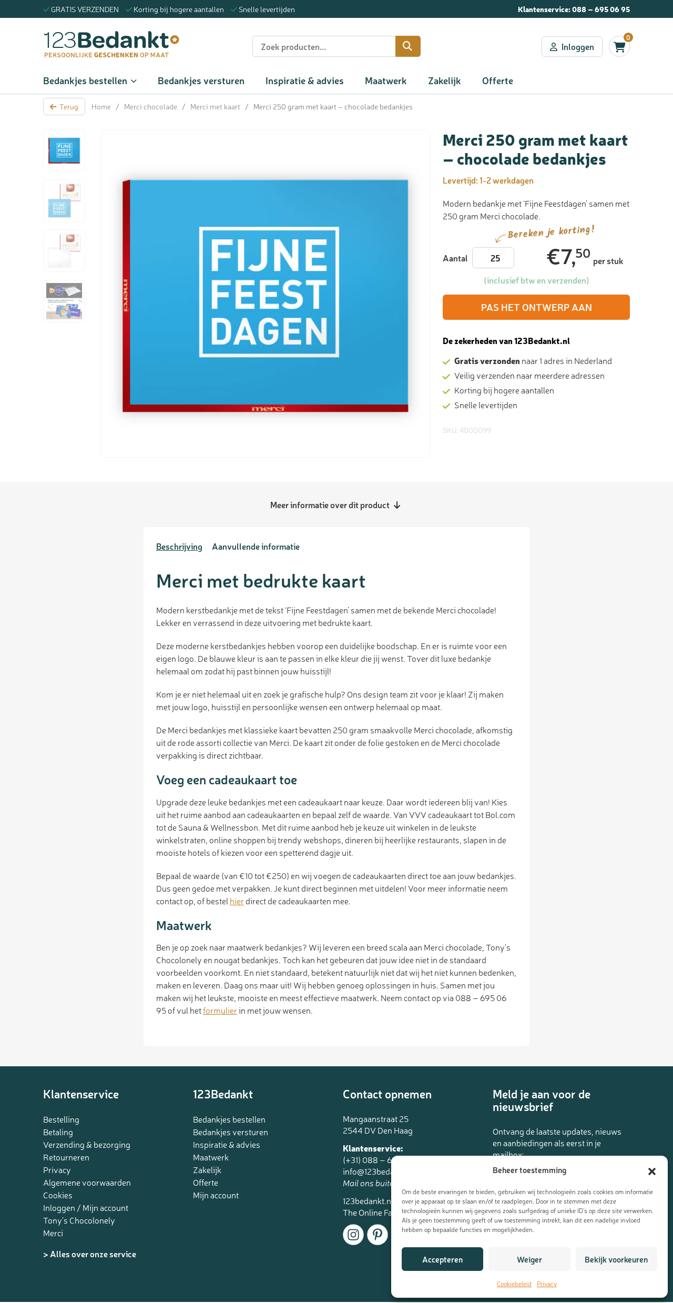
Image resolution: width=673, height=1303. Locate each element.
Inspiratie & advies (305, 80)
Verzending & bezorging (86, 1144)
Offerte (497, 80)
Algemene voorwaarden (87, 1182)
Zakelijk (444, 80)
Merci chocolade (150, 106)
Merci (53, 1232)
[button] (652, 1170)
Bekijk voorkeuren (616, 1259)
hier (237, 900)
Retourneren (66, 1157)
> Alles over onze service (89, 1253)
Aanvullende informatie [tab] (256, 546)
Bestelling (61, 1119)
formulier (220, 1010)
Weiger (529, 1259)
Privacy (547, 1283)
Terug (68, 106)
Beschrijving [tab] (179, 546)
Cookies (58, 1194)
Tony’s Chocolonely (79, 1220)
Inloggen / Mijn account (85, 1207)
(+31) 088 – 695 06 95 (384, 1159)
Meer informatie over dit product (330, 504)
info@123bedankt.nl (379, 1171)
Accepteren (442, 1259)
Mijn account (216, 1194)
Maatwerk (386, 80)
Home (101, 106)
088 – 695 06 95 (601, 9)
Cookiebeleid (514, 1283)
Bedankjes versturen (201, 80)
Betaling (58, 1131)
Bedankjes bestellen (85, 80)
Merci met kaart (215, 106)
